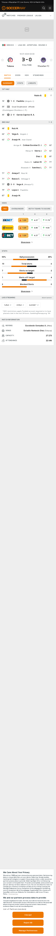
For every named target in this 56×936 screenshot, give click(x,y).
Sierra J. (38, 151)
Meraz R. (29, 151)
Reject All (28, 923)
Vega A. (15, 134)
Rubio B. (28, 162)
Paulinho (24, 190)
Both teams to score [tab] (39, 209)
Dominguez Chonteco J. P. (14, 110)
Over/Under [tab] (17, 209)
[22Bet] (8, 235)
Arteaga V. (25, 179)
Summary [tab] (7, 83)
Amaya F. (16, 173)
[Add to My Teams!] (2, 59)
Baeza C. (16, 179)
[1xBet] (8, 220)
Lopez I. (15, 190)
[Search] (43, 8)
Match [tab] (7, 75)
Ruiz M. (24, 173)
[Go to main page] (16, 8)
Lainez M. (37, 162)
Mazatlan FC (43, 66)
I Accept (28, 915)
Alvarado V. (26, 167)
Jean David (26, 139)
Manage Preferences (28, 930)
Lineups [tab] (32, 83)
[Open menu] (49, 8)
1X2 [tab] (5, 209)
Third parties (13, 894)
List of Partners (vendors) (14, 909)
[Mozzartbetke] (8, 227)
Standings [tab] (38, 75)
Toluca (10, 66)
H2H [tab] (27, 75)
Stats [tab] (20, 83)
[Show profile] (10, 60)
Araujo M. (16, 139)
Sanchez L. (37, 167)
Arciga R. (18, 145)
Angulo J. (29, 101)
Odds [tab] (17, 75)
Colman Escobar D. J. (32, 145)
